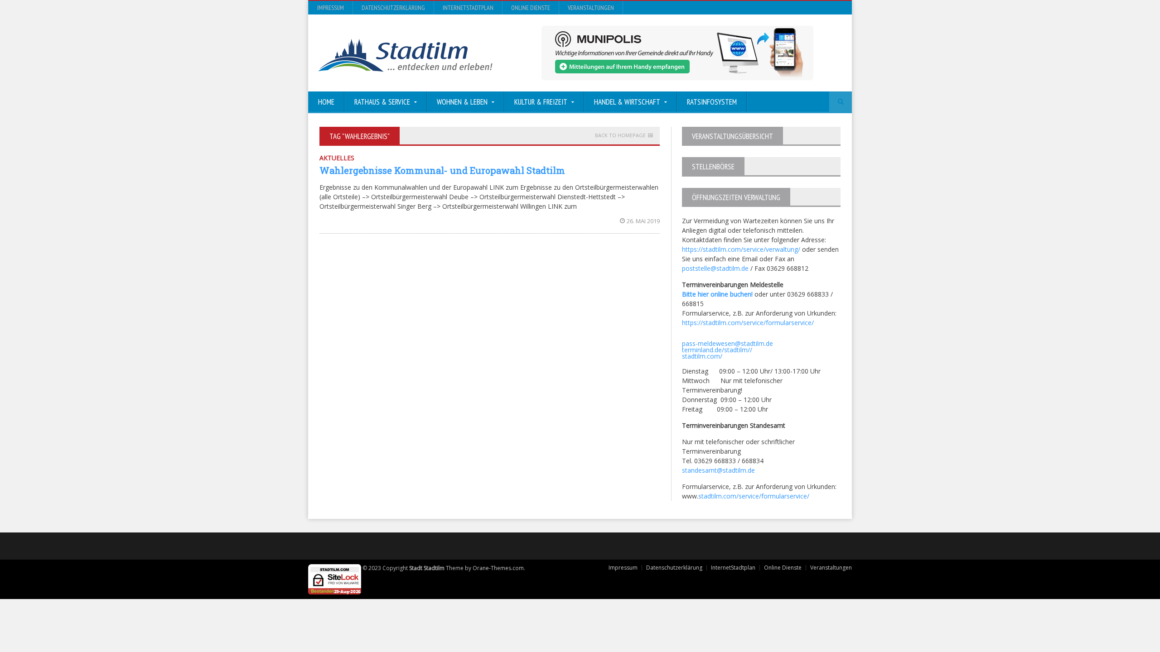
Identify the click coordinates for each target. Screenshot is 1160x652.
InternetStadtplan (468, 8)
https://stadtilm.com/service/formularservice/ (748, 322)
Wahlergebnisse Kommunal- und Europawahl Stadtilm (442, 170)
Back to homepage (620, 135)
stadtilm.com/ (702, 356)
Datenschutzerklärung (393, 8)
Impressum (330, 8)
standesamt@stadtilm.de (718, 470)
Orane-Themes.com (498, 568)
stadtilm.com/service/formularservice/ (753, 496)
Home (326, 102)
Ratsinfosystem (712, 102)
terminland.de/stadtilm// (717, 349)
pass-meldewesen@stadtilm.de (727, 343)
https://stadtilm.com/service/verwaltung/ (741, 249)
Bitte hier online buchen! (717, 294)
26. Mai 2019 (643, 221)
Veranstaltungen (591, 8)
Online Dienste (530, 8)
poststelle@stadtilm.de (715, 268)
